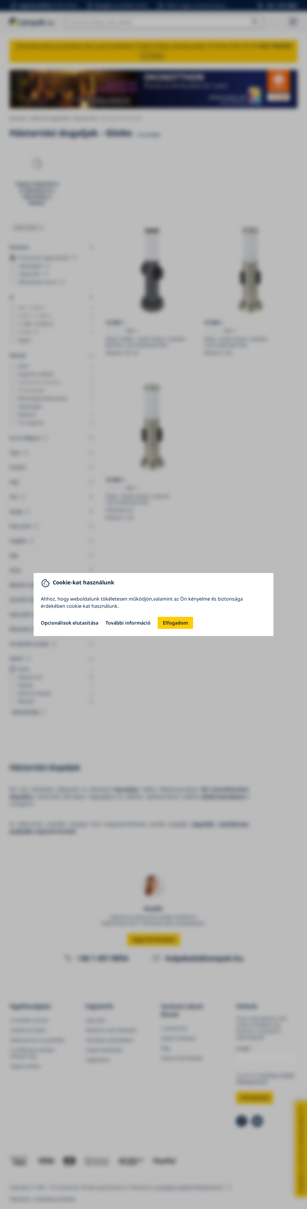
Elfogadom (175, 623)
